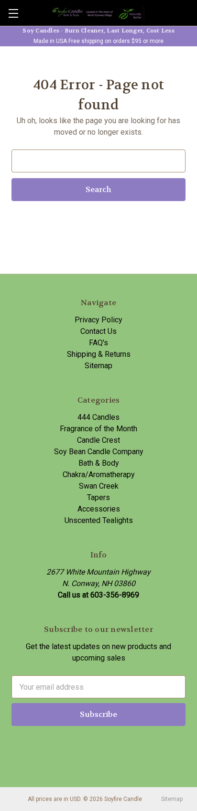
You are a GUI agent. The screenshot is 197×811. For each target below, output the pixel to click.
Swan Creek (99, 486)
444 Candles (98, 417)
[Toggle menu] (13, 13)
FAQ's (98, 342)
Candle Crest (98, 440)
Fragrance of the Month (98, 428)
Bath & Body (98, 463)
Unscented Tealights (99, 520)
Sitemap (98, 365)
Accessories (98, 508)
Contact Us (98, 331)
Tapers (98, 497)
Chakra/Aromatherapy (99, 474)
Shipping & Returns (99, 354)
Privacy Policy (98, 319)
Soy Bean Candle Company (98, 451)
